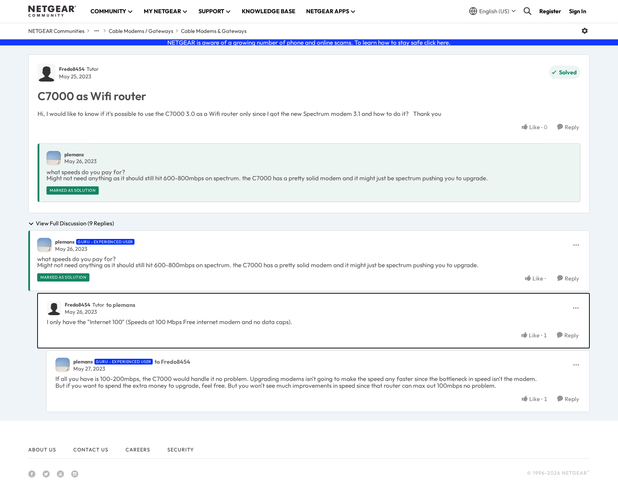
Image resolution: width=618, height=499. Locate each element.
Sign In (577, 11)
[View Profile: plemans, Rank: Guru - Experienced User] (44, 245)
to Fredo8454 (172, 362)
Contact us (90, 449)
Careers (138, 449)
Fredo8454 (72, 69)
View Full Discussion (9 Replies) (75, 223)
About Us (42, 449)
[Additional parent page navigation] (96, 31)
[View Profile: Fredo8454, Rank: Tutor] (46, 73)
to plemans (120, 305)
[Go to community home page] (52, 11)
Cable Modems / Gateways (141, 31)
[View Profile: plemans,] (53, 158)
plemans (74, 154)
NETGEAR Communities (56, 31)
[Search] (527, 11)
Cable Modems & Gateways (213, 31)
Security (180, 449)
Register (550, 11)
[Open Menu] (585, 31)
